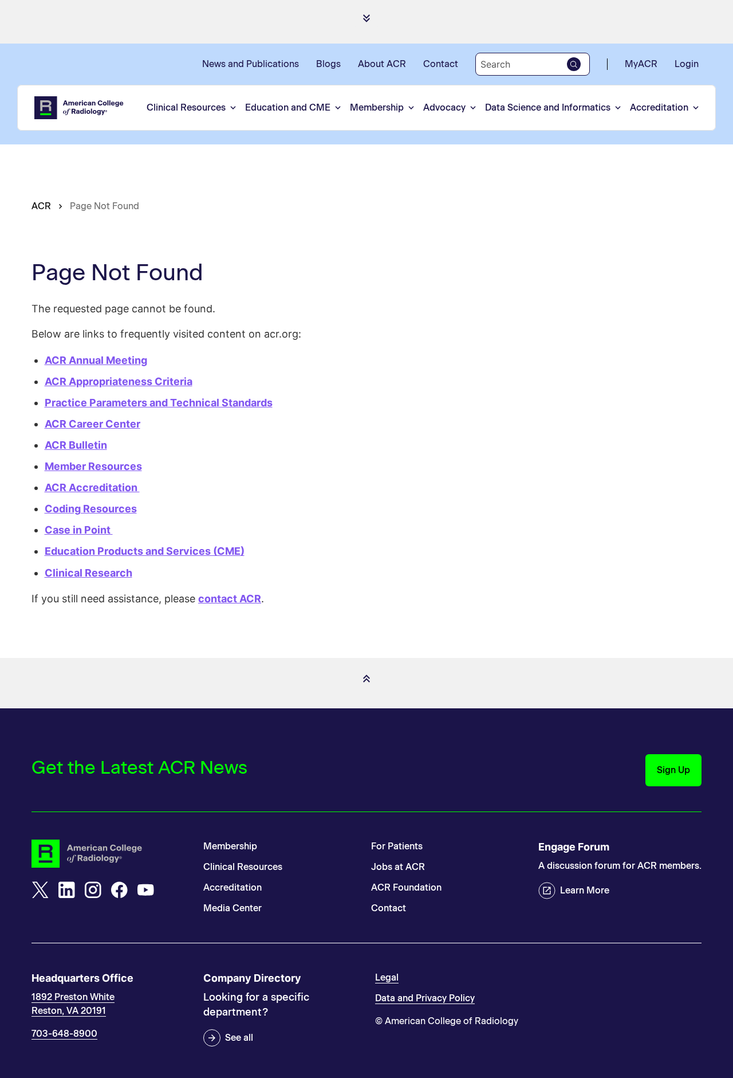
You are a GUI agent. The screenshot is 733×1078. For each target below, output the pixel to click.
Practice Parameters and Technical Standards (159, 403)
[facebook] (119, 890)
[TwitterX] (40, 890)
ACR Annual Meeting (96, 360)
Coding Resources (91, 509)
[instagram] (92, 890)
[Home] (79, 107)
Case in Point (79, 530)
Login (687, 63)
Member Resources (93, 466)
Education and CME (287, 107)
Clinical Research (88, 573)
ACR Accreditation (92, 487)
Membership (377, 107)
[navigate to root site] (108, 854)
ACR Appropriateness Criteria (118, 381)
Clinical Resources (186, 107)
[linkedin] (66, 890)
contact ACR (229, 599)
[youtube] (145, 890)
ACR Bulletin (76, 445)
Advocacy (444, 107)
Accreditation (659, 107)
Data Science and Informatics (547, 107)
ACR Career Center (92, 424)
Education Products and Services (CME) (145, 551)
